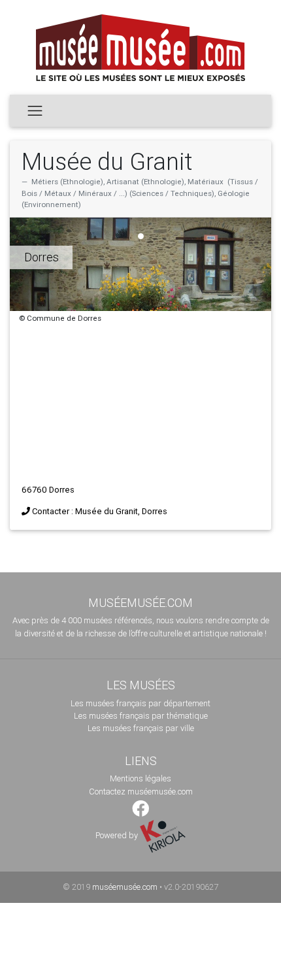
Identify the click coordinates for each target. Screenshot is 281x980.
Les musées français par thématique (141, 715)
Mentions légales (140, 778)
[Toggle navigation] (35, 110)
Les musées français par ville (141, 728)
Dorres (41, 257)
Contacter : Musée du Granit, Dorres (99, 511)
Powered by (117, 835)
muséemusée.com (124, 886)
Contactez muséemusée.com (141, 791)
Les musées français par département (140, 703)
